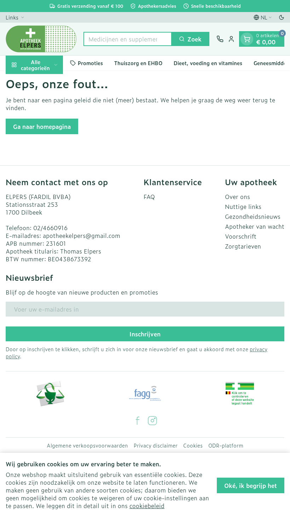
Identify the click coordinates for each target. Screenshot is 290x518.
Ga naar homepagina (42, 126)
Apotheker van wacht (254, 226)
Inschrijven (145, 334)
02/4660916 (50, 227)
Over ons (237, 196)
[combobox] (127, 39)
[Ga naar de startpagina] (41, 39)
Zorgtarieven (243, 246)
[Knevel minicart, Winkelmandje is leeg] (246, 39)
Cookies (193, 445)
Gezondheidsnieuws (252, 216)
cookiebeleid (146, 505)
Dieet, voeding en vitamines (208, 63)
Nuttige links (243, 206)
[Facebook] (137, 420)
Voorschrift (240, 236)
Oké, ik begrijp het (250, 485)
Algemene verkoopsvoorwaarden (87, 445)
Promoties (90, 63)
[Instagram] (152, 420)
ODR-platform (225, 445)
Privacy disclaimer (156, 445)
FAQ (149, 196)
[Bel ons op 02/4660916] (220, 38)
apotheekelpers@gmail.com (81, 235)
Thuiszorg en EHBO (138, 63)
